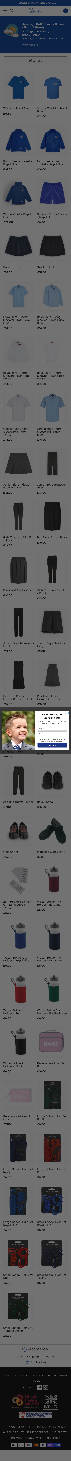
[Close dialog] (67, 713)
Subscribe (52, 745)
